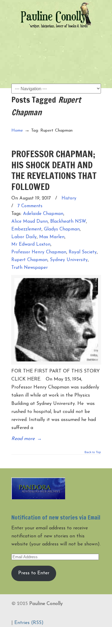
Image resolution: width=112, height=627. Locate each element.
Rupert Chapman (29, 260)
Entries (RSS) (29, 622)
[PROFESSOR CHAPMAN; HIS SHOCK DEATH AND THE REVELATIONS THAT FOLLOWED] (56, 319)
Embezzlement (26, 229)
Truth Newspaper (29, 268)
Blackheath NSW (68, 221)
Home (17, 130)
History (69, 198)
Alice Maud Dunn (29, 221)
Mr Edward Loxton (30, 244)
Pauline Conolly (56, 15)
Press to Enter (33, 573)
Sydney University (69, 260)
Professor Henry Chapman (38, 252)
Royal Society (83, 252)
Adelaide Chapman (43, 214)
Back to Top (93, 452)
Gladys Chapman (62, 229)
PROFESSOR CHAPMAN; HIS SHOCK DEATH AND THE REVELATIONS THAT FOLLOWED (53, 170)
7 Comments (30, 206)
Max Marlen (52, 237)
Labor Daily (24, 237)
